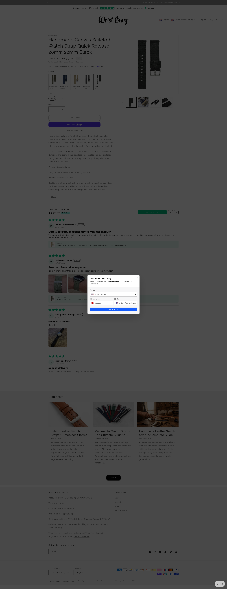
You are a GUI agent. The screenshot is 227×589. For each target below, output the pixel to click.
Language (97, 299)
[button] (113, 294)
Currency (120, 299)
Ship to (95, 290)
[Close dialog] (137, 277)
